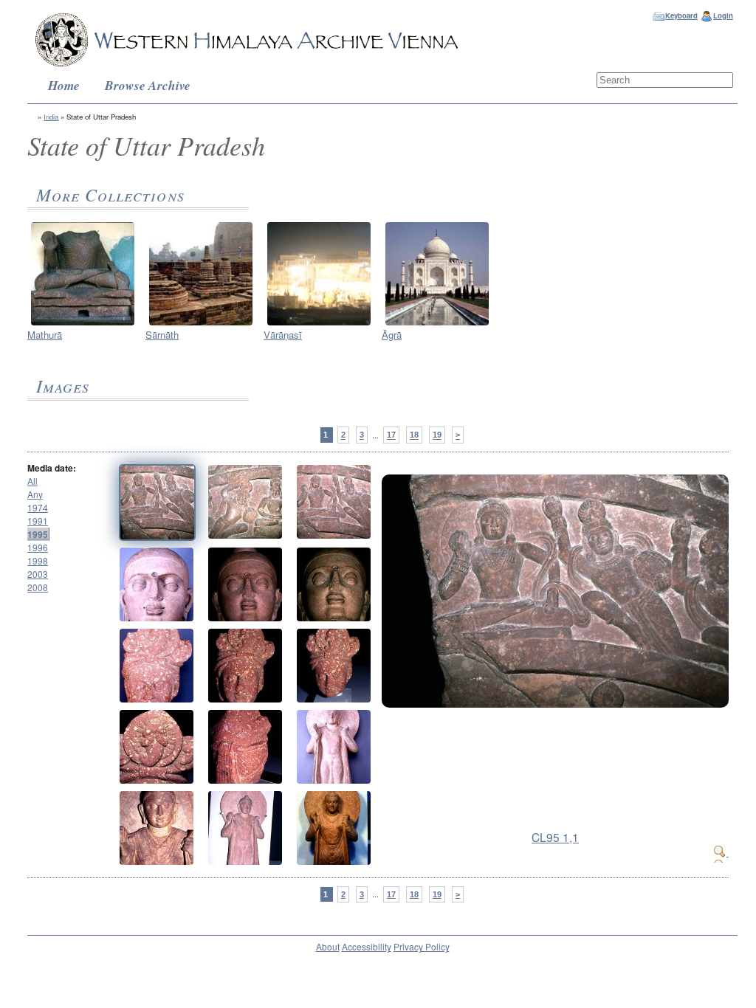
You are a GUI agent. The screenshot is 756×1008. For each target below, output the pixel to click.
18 (414, 435)
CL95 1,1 (555, 837)
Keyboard (681, 15)
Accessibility (366, 946)
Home (64, 85)
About (328, 946)
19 (437, 435)
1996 (37, 547)
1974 (37, 507)
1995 (37, 534)
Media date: (51, 467)
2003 (37, 573)
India (51, 116)
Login (723, 15)
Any (35, 494)
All (32, 480)
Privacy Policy (422, 946)
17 (391, 435)
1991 (37, 520)
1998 (37, 560)
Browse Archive (147, 85)
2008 (37, 587)
